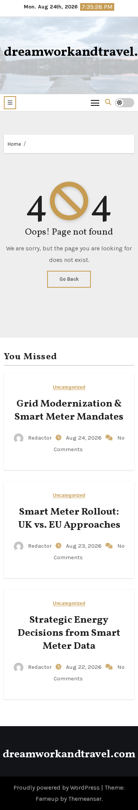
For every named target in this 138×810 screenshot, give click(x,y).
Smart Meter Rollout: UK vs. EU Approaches (69, 518)
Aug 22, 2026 (84, 666)
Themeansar (85, 798)
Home (14, 144)
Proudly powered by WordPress (57, 787)
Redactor (39, 437)
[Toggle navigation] (95, 102)
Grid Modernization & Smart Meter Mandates (69, 410)
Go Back (69, 279)
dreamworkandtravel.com (69, 754)
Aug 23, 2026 (84, 545)
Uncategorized (69, 387)
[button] (10, 102)
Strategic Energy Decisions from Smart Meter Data (69, 633)
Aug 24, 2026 (84, 437)
